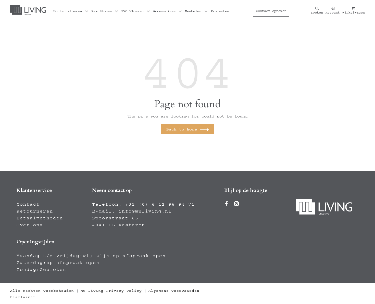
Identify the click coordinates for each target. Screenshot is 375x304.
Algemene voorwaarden (173, 291)
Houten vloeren (67, 11)
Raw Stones (101, 11)
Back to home (181, 129)
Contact (28, 204)
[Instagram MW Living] (236, 204)
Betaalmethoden (40, 218)
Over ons (30, 225)
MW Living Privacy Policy (111, 291)
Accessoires (164, 11)
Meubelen (193, 11)
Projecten (220, 11)
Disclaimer (23, 297)
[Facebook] (226, 204)
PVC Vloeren (132, 11)
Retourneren (35, 211)
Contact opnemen (271, 11)
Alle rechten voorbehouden (42, 291)
